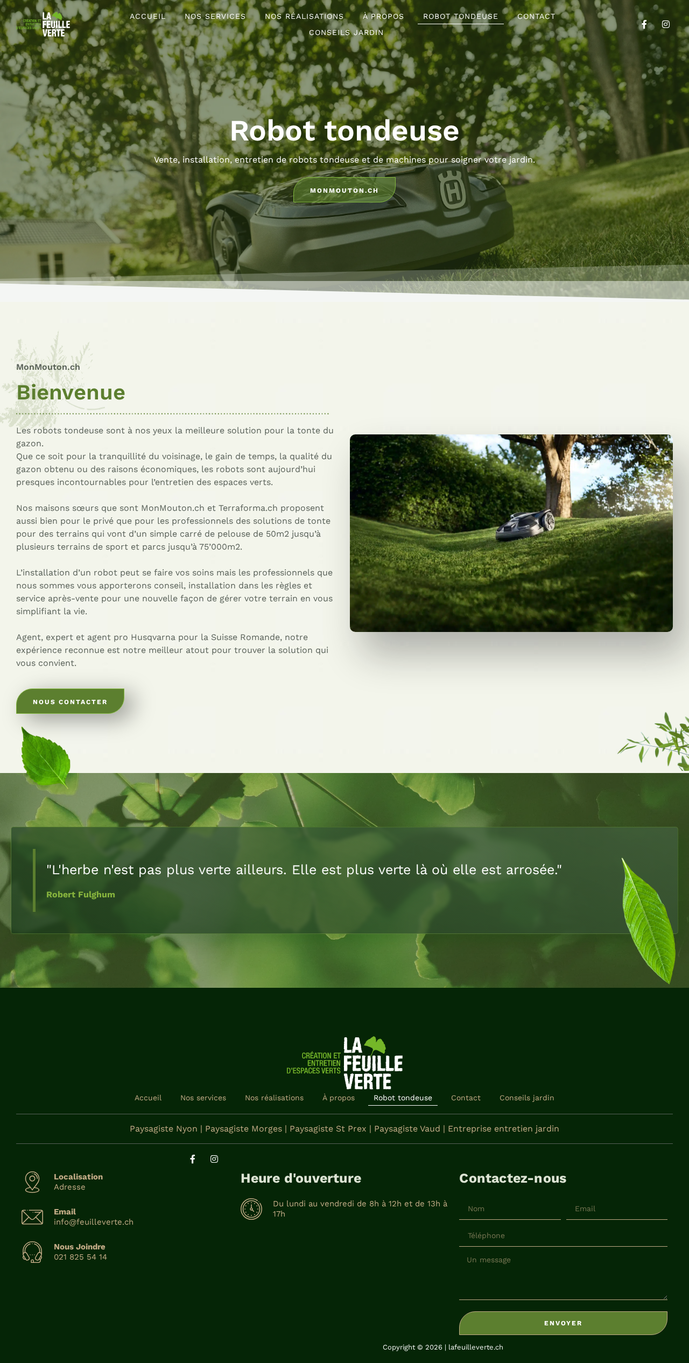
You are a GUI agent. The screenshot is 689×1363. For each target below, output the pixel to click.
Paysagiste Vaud (407, 1128)
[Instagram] (666, 24)
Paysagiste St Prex (328, 1128)
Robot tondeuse (460, 16)
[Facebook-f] (644, 24)
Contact (536, 16)
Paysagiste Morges (243, 1128)
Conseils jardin (346, 32)
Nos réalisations (304, 16)
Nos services (215, 16)
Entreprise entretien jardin (503, 1128)
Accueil (148, 16)
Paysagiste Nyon (164, 1128)
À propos (383, 16)
